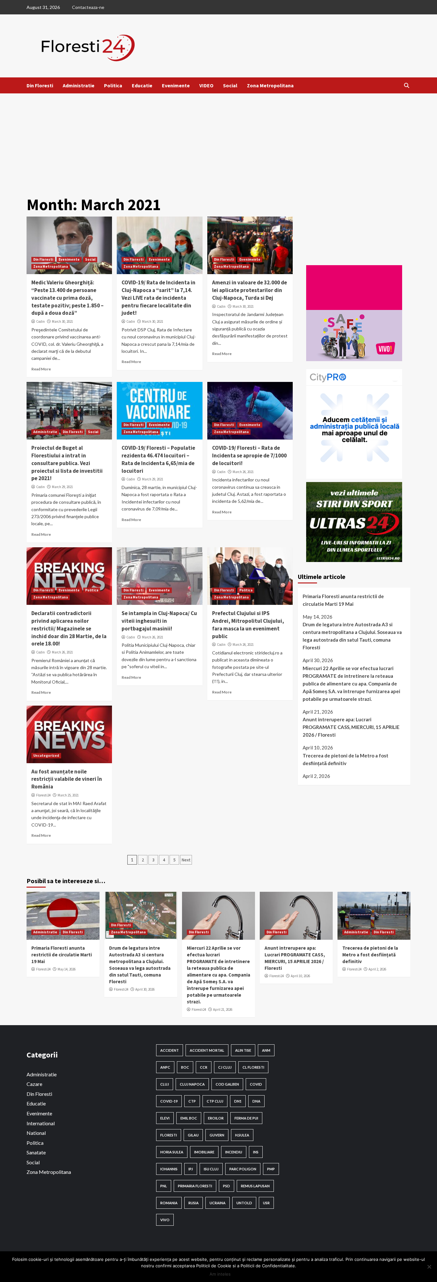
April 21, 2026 (222, 1009)
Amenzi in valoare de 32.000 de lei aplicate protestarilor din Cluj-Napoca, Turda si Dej (249, 290)
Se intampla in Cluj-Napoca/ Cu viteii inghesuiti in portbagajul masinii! (159, 621)
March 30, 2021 (62, 321)
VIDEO (206, 85)
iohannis (169, 1169)
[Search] (406, 85)
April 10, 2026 (300, 976)
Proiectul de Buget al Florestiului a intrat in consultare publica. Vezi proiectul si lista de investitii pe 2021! (67, 463)
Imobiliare (204, 1152)
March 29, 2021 (62, 487)
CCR (203, 1067)
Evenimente (176, 85)
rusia (193, 1203)
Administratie (78, 85)
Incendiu (233, 1152)
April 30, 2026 (145, 989)
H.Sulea (242, 1135)
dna (256, 1101)
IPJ (190, 1169)
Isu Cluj (211, 1169)
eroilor (216, 1118)
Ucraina (218, 1203)
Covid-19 (169, 1101)
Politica (113, 85)
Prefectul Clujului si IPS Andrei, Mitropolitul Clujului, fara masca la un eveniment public (248, 624)
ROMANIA (169, 1203)
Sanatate (36, 1152)
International (41, 1123)
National (36, 1133)
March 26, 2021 (243, 472)
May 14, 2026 (66, 969)
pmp (271, 1169)
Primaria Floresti (195, 1186)
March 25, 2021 (68, 795)
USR (266, 1203)
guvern (217, 1135)
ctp (192, 1101)
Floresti (168, 1135)
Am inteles (220, 1274)
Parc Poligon (242, 1169)
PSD (226, 1186)
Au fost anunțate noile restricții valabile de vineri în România (66, 779)
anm (266, 1050)
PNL (163, 1186)
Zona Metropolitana (270, 85)
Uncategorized (46, 755)
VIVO (165, 1220)
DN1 (238, 1101)
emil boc (188, 1118)
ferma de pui (246, 1118)
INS (255, 1152)
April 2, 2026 (377, 969)
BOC (185, 1067)
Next (186, 860)
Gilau (193, 1135)
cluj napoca (192, 1084)
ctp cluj (215, 1101)
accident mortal (207, 1050)
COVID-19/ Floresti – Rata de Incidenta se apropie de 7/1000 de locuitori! (249, 455)
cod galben (227, 1084)
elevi (165, 1118)
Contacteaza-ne (88, 7)
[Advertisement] (218, 141)
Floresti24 (43, 795)
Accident (169, 1050)
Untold (244, 1203)
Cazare (34, 1084)
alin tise (243, 1050)
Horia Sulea (171, 1152)
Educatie (142, 85)
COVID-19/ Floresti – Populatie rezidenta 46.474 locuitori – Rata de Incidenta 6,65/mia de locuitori (158, 459)
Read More (41, 369)
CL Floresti (253, 1067)
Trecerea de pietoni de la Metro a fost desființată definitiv (345, 759)
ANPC (165, 1067)
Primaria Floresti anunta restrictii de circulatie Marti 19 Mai (343, 600)
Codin (40, 321)
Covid (256, 1084)
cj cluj (225, 1067)
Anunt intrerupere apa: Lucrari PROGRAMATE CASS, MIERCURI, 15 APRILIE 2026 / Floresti (351, 727)
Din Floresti (40, 85)
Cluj (164, 1084)
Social (230, 85)
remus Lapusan (255, 1186)
